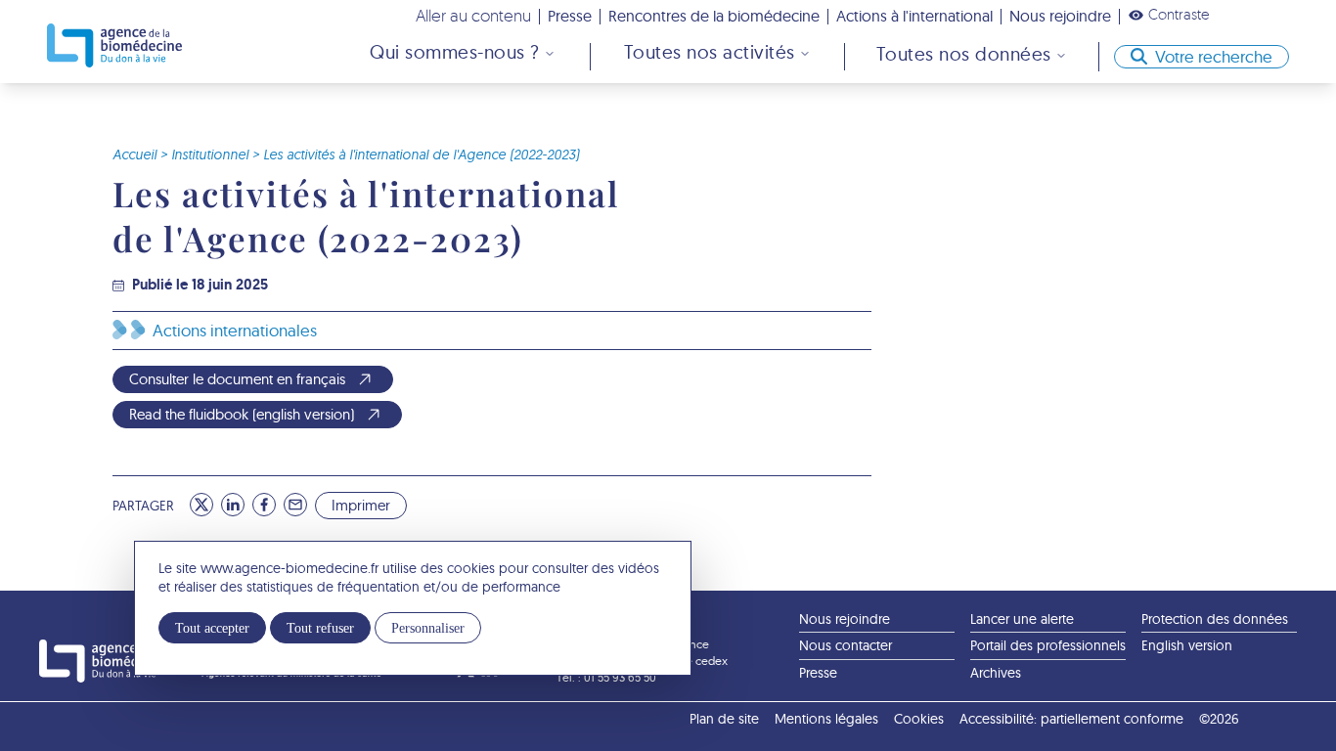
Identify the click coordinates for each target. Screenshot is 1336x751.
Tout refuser (320, 628)
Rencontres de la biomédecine (714, 15)
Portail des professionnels (1048, 645)
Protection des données (1214, 619)
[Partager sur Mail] (295, 504)
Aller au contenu (473, 15)
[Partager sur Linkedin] (233, 504)
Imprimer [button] (361, 505)
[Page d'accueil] (114, 45)
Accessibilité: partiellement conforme (1071, 719)
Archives (995, 673)
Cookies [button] (919, 719)
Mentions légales (826, 719)
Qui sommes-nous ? (455, 52)
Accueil (134, 154)
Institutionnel (209, 154)
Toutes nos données (963, 54)
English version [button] (1186, 645)
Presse (570, 15)
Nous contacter (845, 645)
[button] (1169, 14)
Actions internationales (235, 330)
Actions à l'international (914, 15)
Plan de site (724, 719)
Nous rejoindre (1060, 15)
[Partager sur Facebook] (264, 504)
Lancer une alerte (1022, 619)
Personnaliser (428, 628)
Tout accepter (212, 628)
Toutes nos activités (709, 52)
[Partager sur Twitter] (201, 504)
